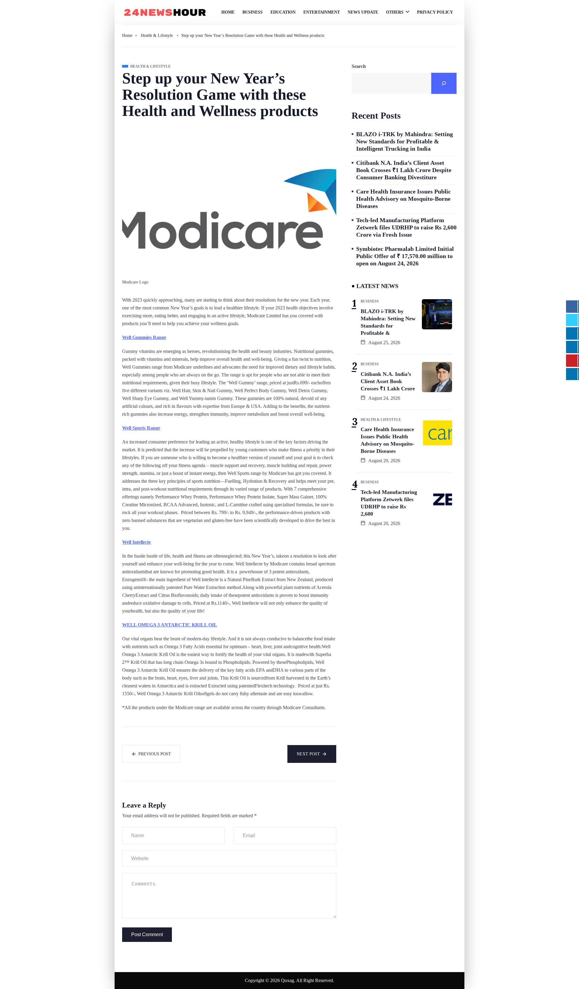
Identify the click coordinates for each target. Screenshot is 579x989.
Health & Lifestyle (157, 35)
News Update (363, 12)
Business (252, 12)
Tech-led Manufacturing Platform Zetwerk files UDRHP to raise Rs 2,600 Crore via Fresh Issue (406, 227)
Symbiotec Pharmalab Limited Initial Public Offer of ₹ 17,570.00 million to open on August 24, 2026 (405, 256)
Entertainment (321, 12)
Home (228, 12)
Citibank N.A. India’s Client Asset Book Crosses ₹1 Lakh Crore (388, 381)
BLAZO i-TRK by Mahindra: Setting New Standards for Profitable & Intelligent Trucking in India (404, 141)
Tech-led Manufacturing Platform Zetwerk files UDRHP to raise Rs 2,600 (389, 503)
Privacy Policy (435, 12)
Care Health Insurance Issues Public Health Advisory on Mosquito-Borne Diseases (403, 198)
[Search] (444, 83)
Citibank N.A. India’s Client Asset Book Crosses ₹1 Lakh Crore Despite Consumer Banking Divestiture (403, 170)
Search (359, 66)
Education (283, 12)
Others (394, 12)
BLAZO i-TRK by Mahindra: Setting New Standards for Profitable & (388, 322)
